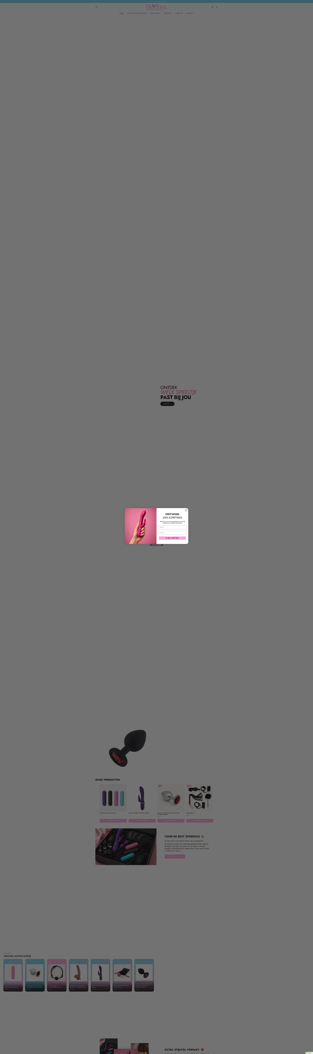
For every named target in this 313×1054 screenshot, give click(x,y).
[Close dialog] (186, 510)
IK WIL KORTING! (172, 538)
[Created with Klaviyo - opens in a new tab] (156, 545)
